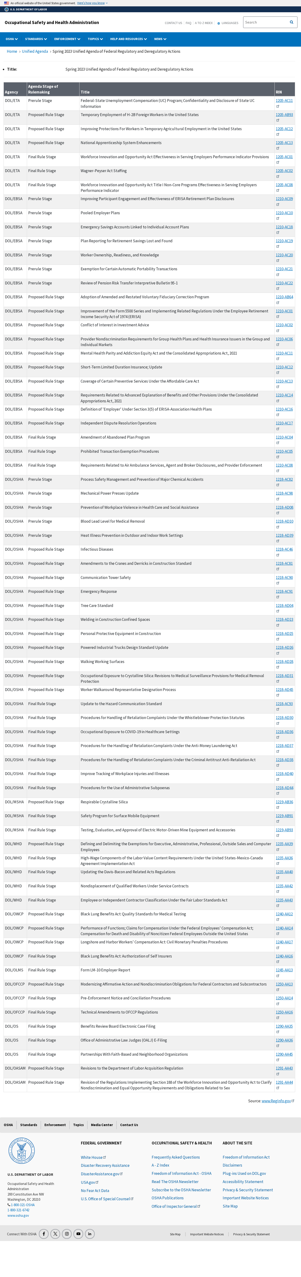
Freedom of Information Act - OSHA (181, 1173)
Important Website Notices (246, 1197)
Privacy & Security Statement (248, 1189)
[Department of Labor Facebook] (44, 1234)
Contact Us (173, 23)
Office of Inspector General (174, 1206)
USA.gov (88, 1182)
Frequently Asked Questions (176, 1157)
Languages (229, 23)
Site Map (230, 1206)
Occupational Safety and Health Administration (52, 22)
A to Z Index (204, 23)
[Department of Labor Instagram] (67, 1234)
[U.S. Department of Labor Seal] (22, 1150)
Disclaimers (232, 1165)
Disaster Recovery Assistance (105, 1165)
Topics (94, 39)
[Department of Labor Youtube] (78, 1234)
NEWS (158, 39)
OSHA (10, 39)
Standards (34, 39)
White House (92, 1157)
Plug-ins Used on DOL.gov (244, 1173)
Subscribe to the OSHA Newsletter (181, 1189)
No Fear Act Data (95, 1190)
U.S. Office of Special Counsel (105, 1198)
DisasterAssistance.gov (100, 1173)
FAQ (188, 23)
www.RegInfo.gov (276, 1100)
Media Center (102, 1125)
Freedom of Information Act (246, 1157)
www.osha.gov (18, 1215)
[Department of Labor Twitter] (55, 1234)
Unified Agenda (35, 51)
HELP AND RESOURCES (127, 39)
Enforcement (65, 39)
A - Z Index (160, 1165)
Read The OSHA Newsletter (175, 1181)
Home (12, 51)
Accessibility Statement (243, 1181)
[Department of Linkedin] (90, 1234)
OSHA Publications (168, 1197)
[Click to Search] (291, 22)
